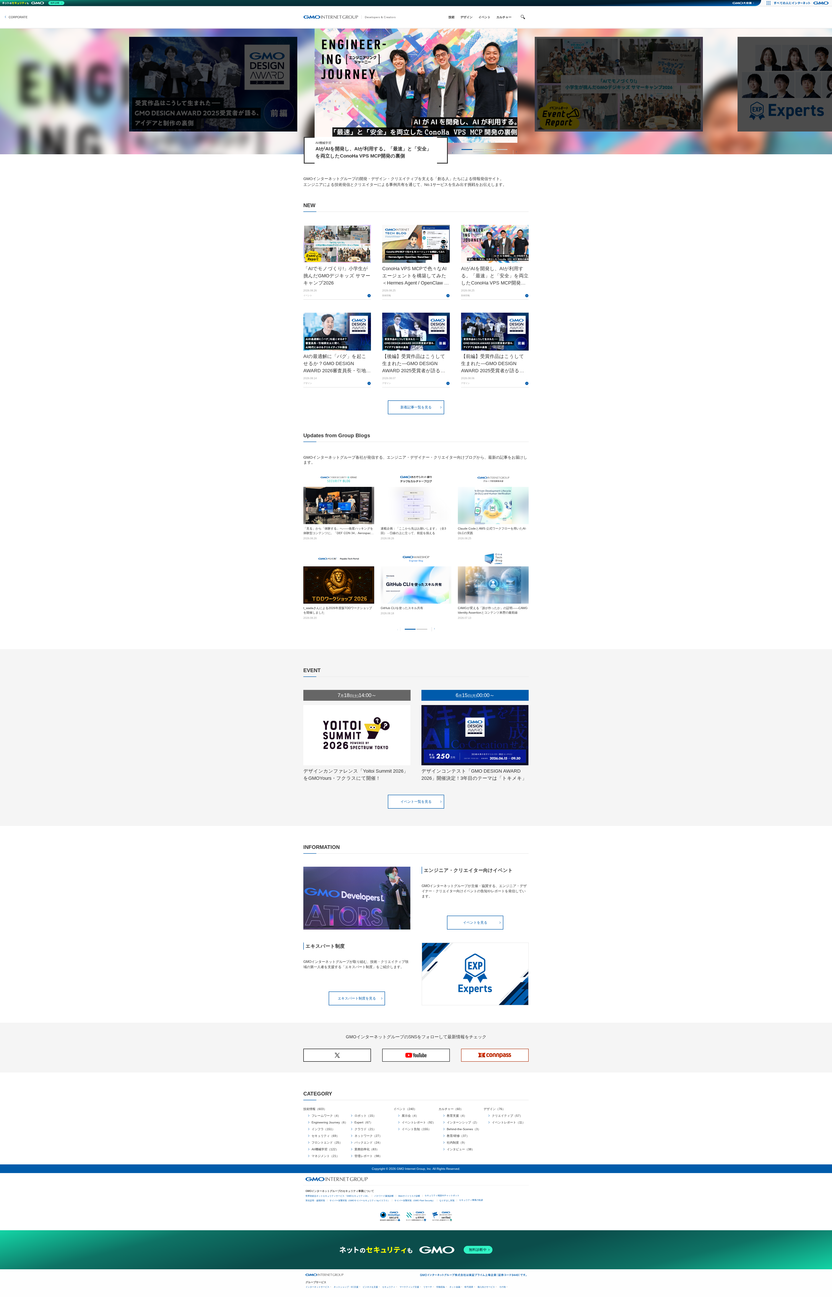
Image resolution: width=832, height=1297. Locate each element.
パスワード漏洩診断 (384, 1196)
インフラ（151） (323, 1129)
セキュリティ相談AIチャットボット (442, 1195)
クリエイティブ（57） (507, 1115)
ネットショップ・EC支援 (346, 1287)
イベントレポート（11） (508, 1122)
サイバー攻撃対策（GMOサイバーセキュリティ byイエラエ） (360, 1200)
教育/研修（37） (458, 1136)
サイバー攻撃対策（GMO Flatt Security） (414, 1200)
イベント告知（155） (416, 1129)
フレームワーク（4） (326, 1115)
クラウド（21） (365, 1129)
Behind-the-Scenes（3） (464, 1129)
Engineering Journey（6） (330, 1122)
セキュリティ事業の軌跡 (471, 1200)
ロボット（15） (365, 1115)
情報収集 (440, 1287)
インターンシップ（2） (463, 1122)
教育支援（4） (457, 1115)
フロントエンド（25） (327, 1142)
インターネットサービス (317, 1287)
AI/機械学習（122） (325, 1149)
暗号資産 (469, 1287)
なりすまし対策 (447, 1200)
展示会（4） (410, 1115)
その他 (502, 1287)
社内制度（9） (457, 1142)
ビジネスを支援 (370, 1287)
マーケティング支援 (409, 1287)
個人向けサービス (486, 1287)
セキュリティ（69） (325, 1136)
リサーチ (427, 1287)
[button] (453, 152)
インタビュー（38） (460, 1149)
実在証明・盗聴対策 (315, 1200)
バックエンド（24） (368, 1142)
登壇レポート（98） (368, 1156)
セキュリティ (388, 1287)
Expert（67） (363, 1122)
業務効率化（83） (366, 1149)
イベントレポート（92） (419, 1122)
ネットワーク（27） (368, 1136)
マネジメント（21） (325, 1156)
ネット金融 (454, 1287)
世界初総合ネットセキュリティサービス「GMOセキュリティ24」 (338, 1196)
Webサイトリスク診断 (409, 1196)
